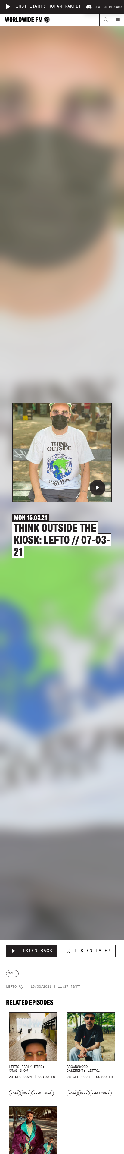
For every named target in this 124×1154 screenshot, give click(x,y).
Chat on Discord (108, 7)
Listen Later (92, 950)
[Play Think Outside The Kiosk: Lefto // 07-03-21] (97, 487)
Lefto (11, 987)
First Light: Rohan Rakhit (47, 6)
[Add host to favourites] (21, 986)
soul (12, 973)
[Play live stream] (8, 7)
